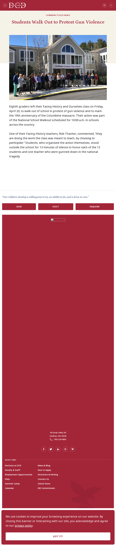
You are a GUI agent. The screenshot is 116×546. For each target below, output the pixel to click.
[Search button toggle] (104, 5)
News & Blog (44, 465)
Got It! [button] (58, 536)
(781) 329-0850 (60, 439)
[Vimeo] (72, 449)
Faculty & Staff (12, 470)
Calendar (9, 488)
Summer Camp (12, 484)
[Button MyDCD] (111, 5)
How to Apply (44, 470)
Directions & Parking (48, 474)
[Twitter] (50, 449)
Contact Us (43, 479)
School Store (44, 484)
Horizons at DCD (13, 465)
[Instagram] (65, 449)
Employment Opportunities (18, 474)
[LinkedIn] (58, 449)
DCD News (64, 15)
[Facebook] (43, 449)
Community (52, 15)
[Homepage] (17, 7)
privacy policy (24, 525)
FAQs (7, 479)
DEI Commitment (46, 488)
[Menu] (5, 5)
